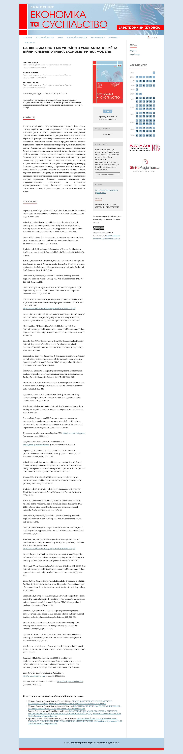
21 (137, 94)
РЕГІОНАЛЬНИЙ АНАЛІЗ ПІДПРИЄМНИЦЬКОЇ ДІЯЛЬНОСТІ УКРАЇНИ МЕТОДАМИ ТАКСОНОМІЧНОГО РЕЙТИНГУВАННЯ (72, 719)
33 (151, 101)
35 (137, 105)
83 (137, 135)
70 (154, 124)
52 (154, 113)
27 (151, 98)
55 (144, 116)
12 (151, 81)
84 (140, 135)
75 (151, 128)
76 (154, 128)
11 (147, 81)
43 (144, 109)
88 (154, 135)
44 (147, 109)
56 (147, 116)
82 (154, 131)
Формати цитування (105, 174)
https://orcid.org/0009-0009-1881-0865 (34, 67)
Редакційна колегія (77, 37)
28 (154, 98)
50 (147, 113)
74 (147, 128)
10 (144, 81)
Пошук (153, 37)
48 (140, 113)
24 (140, 98)
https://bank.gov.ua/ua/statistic (36, 445)
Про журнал (97, 37)
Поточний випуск (45, 37)
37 (144, 105)
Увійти (157, 9)
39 (151, 105)
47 (137, 113)
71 (137, 128)
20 (137, 90)
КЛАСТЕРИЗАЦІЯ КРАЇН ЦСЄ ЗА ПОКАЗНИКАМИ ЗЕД (97, 706)
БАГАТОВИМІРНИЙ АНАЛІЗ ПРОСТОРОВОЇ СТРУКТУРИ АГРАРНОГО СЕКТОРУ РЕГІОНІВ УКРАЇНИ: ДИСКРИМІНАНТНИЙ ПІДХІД (72, 712)
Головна (27, 37)
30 (140, 101)
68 (147, 124)
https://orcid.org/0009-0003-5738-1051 (34, 87)
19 (154, 85)
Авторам (113, 37)
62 (147, 120)
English (133, 50)
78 (140, 131)
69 (151, 124)
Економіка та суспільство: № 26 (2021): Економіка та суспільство (56, 708)
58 (154, 116)
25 (144, 98)
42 (140, 109)
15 (140, 85)
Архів (60, 37)
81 (151, 131)
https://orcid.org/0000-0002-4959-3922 (34, 77)
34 (154, 101)
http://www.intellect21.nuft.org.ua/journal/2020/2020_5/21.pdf (49, 308)
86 (147, 135)
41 (137, 109)
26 (147, 98)
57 (151, 116)
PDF (108, 111)
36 (140, 105)
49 (144, 113)
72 (140, 128)
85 (144, 135)
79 (144, 131)
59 (137, 120)
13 (154, 81)
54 (140, 116)
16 (144, 85)
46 (154, 109)
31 (144, 101)
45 (151, 109)
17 (147, 85)
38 (147, 105)
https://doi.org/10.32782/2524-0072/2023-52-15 (47, 94)
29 (137, 101)
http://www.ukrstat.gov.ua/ (74, 433)
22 (140, 94)
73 (144, 128)
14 (137, 85)
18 (151, 85)
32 (147, 101)
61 (144, 120)
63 (151, 120)
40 (154, 105)
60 (140, 120)
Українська (135, 54)
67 (144, 124)
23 (137, 98)
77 (137, 131)
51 (151, 113)
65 (137, 124)
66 (140, 124)
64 (154, 120)
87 (151, 135)
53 (137, 116)
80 (147, 131)
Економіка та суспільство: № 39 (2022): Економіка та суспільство (77, 703)
